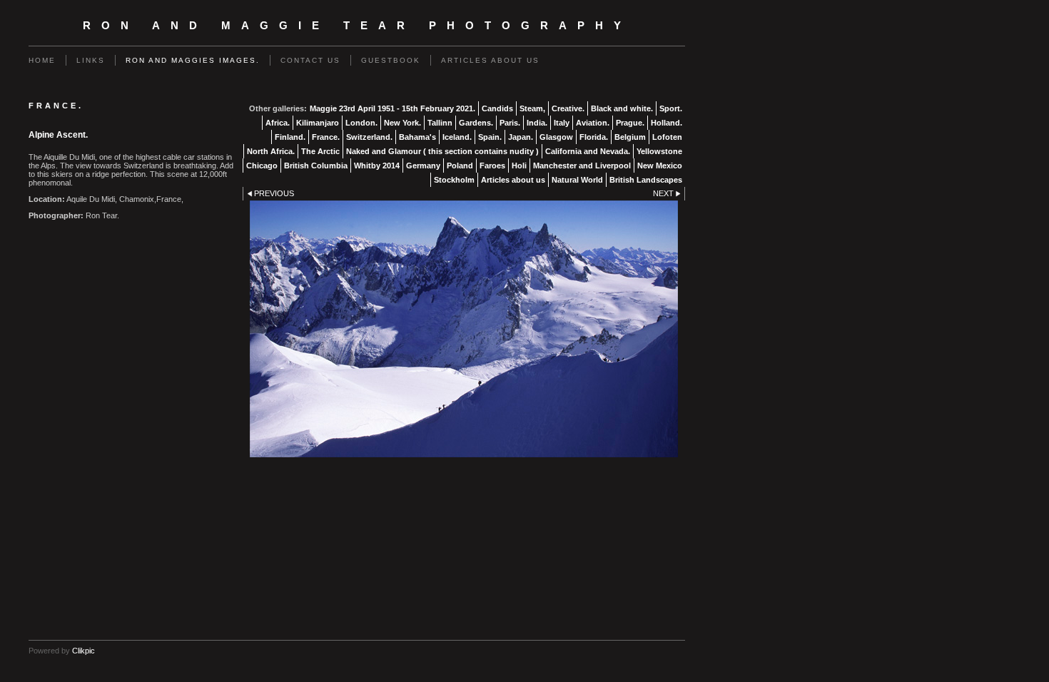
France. (326, 137)
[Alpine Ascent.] (464, 328)
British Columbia (316, 165)
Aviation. (592, 122)
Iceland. (457, 137)
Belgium (630, 137)
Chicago (262, 165)
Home (42, 60)
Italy (561, 122)
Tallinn (439, 122)
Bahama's (417, 137)
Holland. (666, 122)
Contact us (310, 60)
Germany (423, 165)
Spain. (490, 137)
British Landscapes (645, 179)
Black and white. (622, 108)
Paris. (510, 122)
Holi (519, 165)
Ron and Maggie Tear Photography (357, 25)
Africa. (277, 122)
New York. (402, 122)
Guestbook (390, 60)
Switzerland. (369, 137)
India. (537, 122)
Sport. (670, 108)
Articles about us (490, 60)
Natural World (577, 179)
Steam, (532, 108)
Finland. (290, 137)
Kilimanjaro (317, 122)
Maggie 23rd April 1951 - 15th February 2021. (392, 108)
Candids (497, 108)
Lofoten (667, 137)
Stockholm (454, 179)
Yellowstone (659, 151)
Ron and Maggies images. (193, 60)
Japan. (520, 137)
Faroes (492, 165)
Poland (460, 165)
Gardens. (476, 122)
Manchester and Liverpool (582, 165)
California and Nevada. (587, 151)
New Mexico (659, 165)
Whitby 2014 (377, 165)
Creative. (568, 108)
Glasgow (556, 137)
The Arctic (320, 151)
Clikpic (83, 650)
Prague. (630, 122)
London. (361, 122)
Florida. (593, 137)
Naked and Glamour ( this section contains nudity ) (442, 151)
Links (90, 60)
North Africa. (271, 151)
